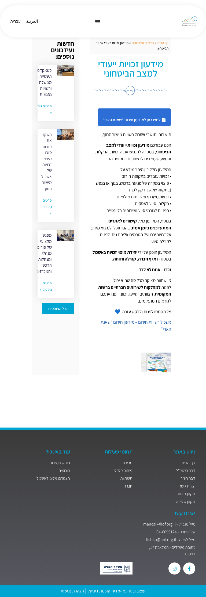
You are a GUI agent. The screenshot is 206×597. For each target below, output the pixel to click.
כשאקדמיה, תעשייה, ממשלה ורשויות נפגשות (42, 82)
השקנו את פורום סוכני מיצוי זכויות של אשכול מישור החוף (46, 161)
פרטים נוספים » (47, 207)
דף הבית (162, 42)
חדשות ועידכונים (143, 42)
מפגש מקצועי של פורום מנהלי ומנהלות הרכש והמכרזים (44, 253)
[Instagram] (174, 568)
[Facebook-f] (189, 568)
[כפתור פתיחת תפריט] (97, 21)
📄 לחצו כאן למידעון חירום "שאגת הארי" (134, 119)
